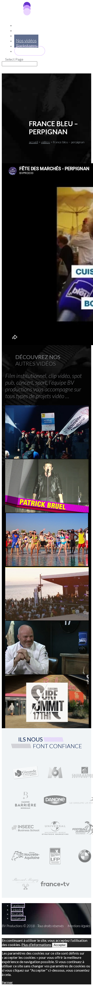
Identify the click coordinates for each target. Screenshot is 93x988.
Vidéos (45, 142)
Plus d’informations (36, 944)
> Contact (29, 50)
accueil (33, 142)
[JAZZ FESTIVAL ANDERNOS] (47, 619)
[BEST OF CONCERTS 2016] (47, 511)
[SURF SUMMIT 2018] (47, 727)
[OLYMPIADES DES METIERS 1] (47, 458)
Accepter (59, 945)
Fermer (7, 982)
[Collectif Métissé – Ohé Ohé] (47, 564)
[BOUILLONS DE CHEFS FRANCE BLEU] (47, 673)
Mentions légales (79, 926)
